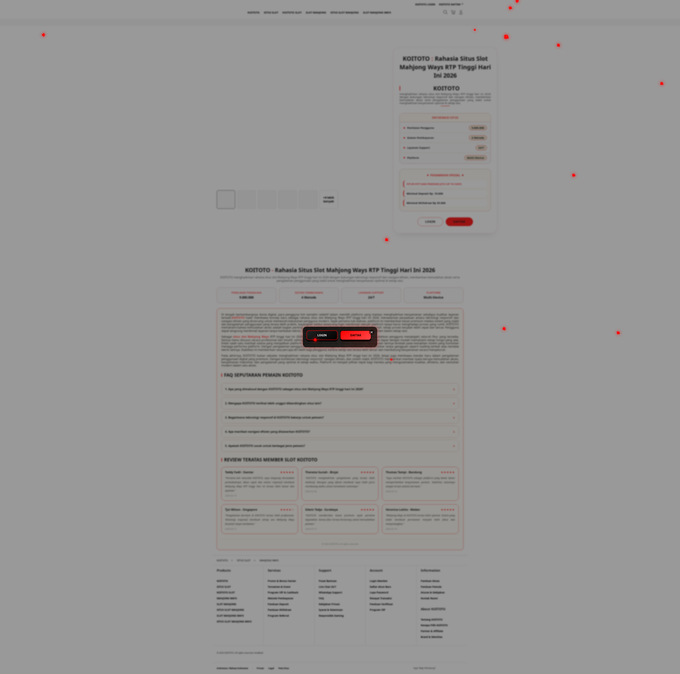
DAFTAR (355, 335)
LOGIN (322, 335)
